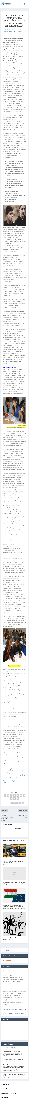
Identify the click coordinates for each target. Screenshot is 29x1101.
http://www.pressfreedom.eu (15, 1013)
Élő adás (8, 960)
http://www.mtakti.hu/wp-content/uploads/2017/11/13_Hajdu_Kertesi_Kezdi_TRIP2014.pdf (14, 775)
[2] (19, 598)
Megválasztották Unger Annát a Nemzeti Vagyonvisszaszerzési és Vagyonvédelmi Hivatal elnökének (12, 1053)
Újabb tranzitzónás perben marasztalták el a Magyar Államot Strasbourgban (13, 861)
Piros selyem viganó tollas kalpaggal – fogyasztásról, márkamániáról (14, 883)
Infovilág (11, 29)
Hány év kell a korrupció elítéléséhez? (13, 1059)
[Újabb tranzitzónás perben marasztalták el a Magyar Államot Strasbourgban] (14, 851)
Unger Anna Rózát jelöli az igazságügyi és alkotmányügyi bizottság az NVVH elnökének (14, 1076)
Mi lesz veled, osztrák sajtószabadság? (9, 938)
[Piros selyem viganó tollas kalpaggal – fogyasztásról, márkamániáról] (14, 873)
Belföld (5, 31)
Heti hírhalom (7, 1048)
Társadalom (11, 31)
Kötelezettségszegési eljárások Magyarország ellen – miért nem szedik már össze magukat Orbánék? (14, 906)
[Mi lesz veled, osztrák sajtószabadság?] (14, 924)
